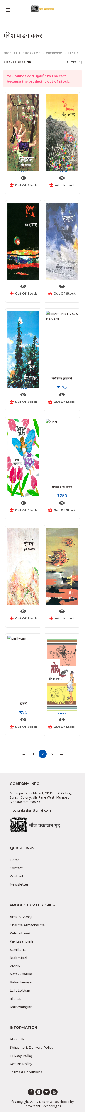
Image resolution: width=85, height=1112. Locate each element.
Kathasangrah (21, 1007)
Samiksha (18, 950)
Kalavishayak (20, 933)
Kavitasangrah (21, 941)
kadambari (18, 958)
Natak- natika (21, 974)
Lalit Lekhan (20, 990)
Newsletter (19, 884)
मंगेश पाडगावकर (54, 53)
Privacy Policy (21, 1056)
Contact (16, 868)
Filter (72, 62)
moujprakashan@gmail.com (30, 810)
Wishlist (16, 876)
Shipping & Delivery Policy (31, 1047)
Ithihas (15, 999)
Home (15, 860)
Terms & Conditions (26, 1072)
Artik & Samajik (22, 917)
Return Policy (21, 1064)
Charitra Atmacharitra (27, 925)
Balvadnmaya (21, 982)
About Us (17, 1039)
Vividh (15, 966)
